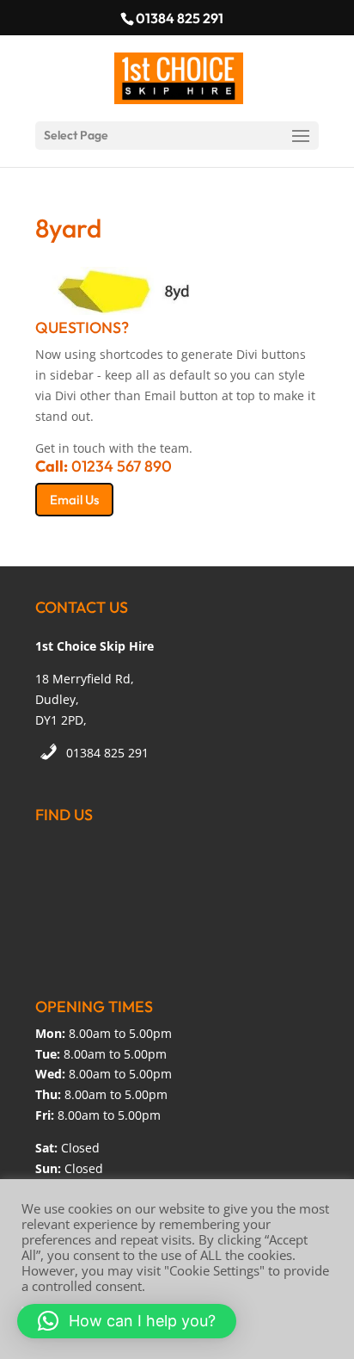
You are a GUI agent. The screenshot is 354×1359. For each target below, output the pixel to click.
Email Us (74, 499)
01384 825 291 (107, 752)
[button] (126, 1321)
